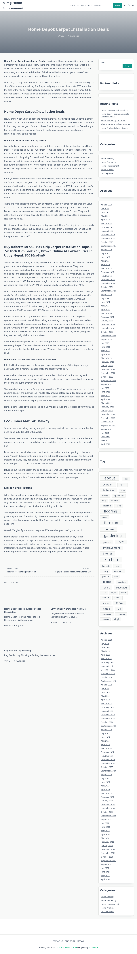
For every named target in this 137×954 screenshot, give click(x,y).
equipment (118, 495)
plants (107, 582)
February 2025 (107, 272)
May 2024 (105, 305)
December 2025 (108, 234)
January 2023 (107, 365)
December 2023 (108, 324)
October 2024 (107, 287)
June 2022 (105, 391)
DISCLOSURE (86, 5)
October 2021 (107, 421)
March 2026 (106, 223)
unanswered (107, 614)
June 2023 (105, 347)
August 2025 (106, 249)
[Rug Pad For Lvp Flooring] (49, 638)
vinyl (116, 619)
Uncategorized (107, 173)
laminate (106, 566)
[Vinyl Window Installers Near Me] (72, 597)
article (125, 479)
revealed (121, 587)
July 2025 (105, 253)
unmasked (121, 614)
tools (106, 609)
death (123, 490)
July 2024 (105, 298)
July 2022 (105, 388)
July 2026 (105, 208)
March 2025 (106, 268)
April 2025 (105, 264)
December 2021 (108, 414)
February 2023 (107, 362)
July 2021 (105, 433)
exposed (106, 505)
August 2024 (106, 294)
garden (109, 529)
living (105, 571)
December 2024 (108, 279)
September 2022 (108, 380)
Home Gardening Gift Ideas (113, 120)
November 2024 (108, 283)
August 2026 (106, 204)
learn (117, 566)
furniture (111, 522)
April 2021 (105, 444)
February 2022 (107, 406)
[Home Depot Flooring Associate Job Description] (26, 597)
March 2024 (106, 313)
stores (106, 603)
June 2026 (105, 212)
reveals (104, 593)
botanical (108, 490)
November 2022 (108, 373)
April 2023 (105, 354)
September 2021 (108, 425)
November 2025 (108, 238)
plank (116, 577)
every (104, 501)
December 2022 (108, 369)
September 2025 (108, 246)
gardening (113, 535)
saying (113, 593)
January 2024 (107, 320)
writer (62, 36)
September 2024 (108, 290)
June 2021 (105, 436)
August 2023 (106, 339)
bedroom (108, 484)
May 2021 (105, 440)
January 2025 (107, 276)
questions (122, 582)
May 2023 (105, 350)
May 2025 (105, 261)
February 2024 (107, 317)
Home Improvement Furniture (114, 110)
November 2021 (108, 418)
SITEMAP (97, 5)
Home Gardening (108, 162)
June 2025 (105, 257)
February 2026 (107, 227)
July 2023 (105, 343)
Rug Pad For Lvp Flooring (17, 650)
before (122, 484)
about (109, 478)
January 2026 (107, 231)
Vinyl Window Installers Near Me (68, 608)
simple (118, 597)
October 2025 (107, 242)
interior (107, 553)
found (104, 517)
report (106, 587)
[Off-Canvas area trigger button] (132, 5)
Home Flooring (107, 158)
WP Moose (93, 947)
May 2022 (105, 395)
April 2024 (105, 309)
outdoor (118, 571)
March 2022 (106, 403)
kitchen (111, 559)
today (119, 603)
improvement (111, 548)
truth (119, 609)
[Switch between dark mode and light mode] (125, 5)
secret (123, 593)
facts (119, 505)
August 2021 (106, 429)
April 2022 (105, 399)
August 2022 (106, 384)
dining (105, 495)
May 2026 (105, 216)
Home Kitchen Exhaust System (114, 128)
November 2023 (108, 328)
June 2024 (105, 302)
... (33, 620)
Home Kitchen (107, 169)
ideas (121, 542)
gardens (107, 542)
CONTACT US (74, 5)
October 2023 (107, 332)
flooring (110, 511)
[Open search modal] (129, 5)
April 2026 (105, 219)
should (105, 597)
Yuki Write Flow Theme (67, 947)
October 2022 (107, 377)
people (105, 576)
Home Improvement (110, 166)
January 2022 (107, 410)
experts (114, 500)
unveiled (105, 619)
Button (117, 5)
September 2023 (108, 335)
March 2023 (106, 358)
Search (103, 62)
